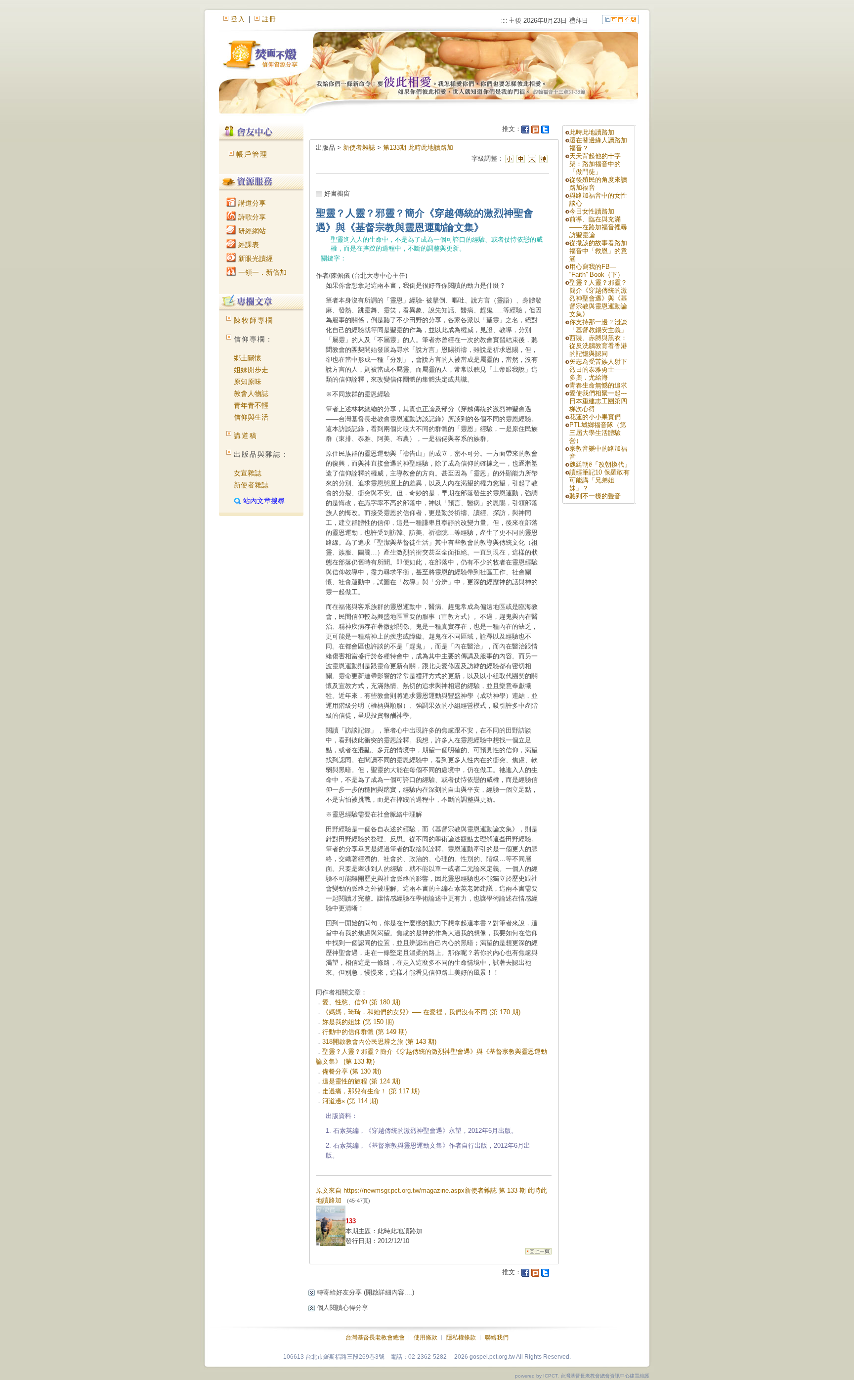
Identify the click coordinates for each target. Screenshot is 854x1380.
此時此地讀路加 (591, 132)
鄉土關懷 (247, 358)
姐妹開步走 (251, 370)
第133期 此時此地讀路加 (418, 147)
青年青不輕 (251, 405)
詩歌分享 (251, 217)
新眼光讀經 (254, 258)
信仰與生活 (251, 417)
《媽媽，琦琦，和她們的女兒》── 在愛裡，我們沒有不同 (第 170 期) (421, 1012)
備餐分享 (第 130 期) (351, 1071)
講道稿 (245, 435)
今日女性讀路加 (591, 211)
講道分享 (251, 203)
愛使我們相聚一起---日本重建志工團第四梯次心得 (598, 401)
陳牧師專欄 (253, 320)
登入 (238, 19)
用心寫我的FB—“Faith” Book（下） (596, 270)
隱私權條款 (461, 1337)
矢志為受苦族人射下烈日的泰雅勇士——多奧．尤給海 (598, 369)
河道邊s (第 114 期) (350, 1101)
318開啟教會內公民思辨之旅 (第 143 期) (379, 1041)
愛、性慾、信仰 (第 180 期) (361, 1002)
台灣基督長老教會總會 (375, 1337)
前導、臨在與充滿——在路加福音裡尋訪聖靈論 (598, 227)
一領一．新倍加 (261, 272)
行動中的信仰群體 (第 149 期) (364, 1031)
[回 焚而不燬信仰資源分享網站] (620, 19)
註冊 (269, 19)
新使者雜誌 (251, 485)
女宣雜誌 (247, 473)
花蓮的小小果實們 (595, 417)
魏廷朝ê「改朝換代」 (600, 464)
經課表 (247, 245)
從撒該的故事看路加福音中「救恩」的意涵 (598, 250)
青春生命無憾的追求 (598, 385)
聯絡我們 (497, 1337)
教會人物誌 (251, 393)
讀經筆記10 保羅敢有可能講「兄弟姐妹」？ (599, 480)
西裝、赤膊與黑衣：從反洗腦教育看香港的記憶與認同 (598, 345)
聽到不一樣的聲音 (595, 496)
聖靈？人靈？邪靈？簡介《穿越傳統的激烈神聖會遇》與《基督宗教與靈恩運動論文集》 (598, 298)
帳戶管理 (252, 154)
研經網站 (251, 231)
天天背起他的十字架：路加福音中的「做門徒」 (595, 163)
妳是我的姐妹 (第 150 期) (358, 1022)
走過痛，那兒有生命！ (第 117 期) (371, 1091)
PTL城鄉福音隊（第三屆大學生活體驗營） (597, 432)
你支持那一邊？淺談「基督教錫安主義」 (598, 326)
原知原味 (247, 382)
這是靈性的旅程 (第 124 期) (361, 1081)
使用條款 (425, 1337)
